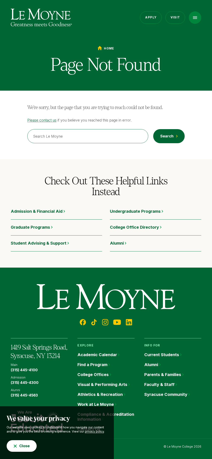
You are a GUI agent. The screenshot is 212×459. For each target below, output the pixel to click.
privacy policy (94, 431)
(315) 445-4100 (24, 370)
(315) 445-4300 (25, 383)
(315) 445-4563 (24, 395)
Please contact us (42, 120)
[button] (195, 17)
